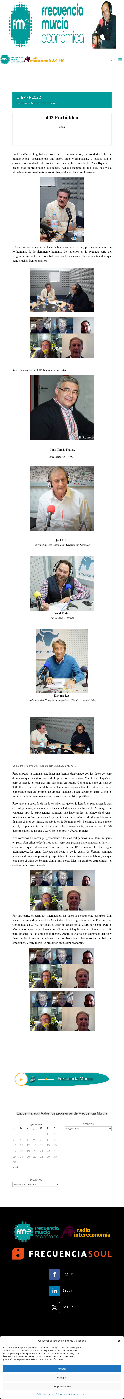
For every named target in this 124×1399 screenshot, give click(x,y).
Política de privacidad (66, 1394)
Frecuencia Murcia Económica (35, 103)
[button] (119, 1340)
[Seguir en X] (54, 1307)
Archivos (88, 1124)
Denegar (62, 1377)
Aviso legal (82, 1394)
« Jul (15, 1167)
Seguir (68, 1274)
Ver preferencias (62, 1386)
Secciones (36, 1179)
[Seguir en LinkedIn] (54, 1291)
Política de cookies (45, 1394)
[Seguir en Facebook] (54, 1274)
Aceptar (62, 1368)
